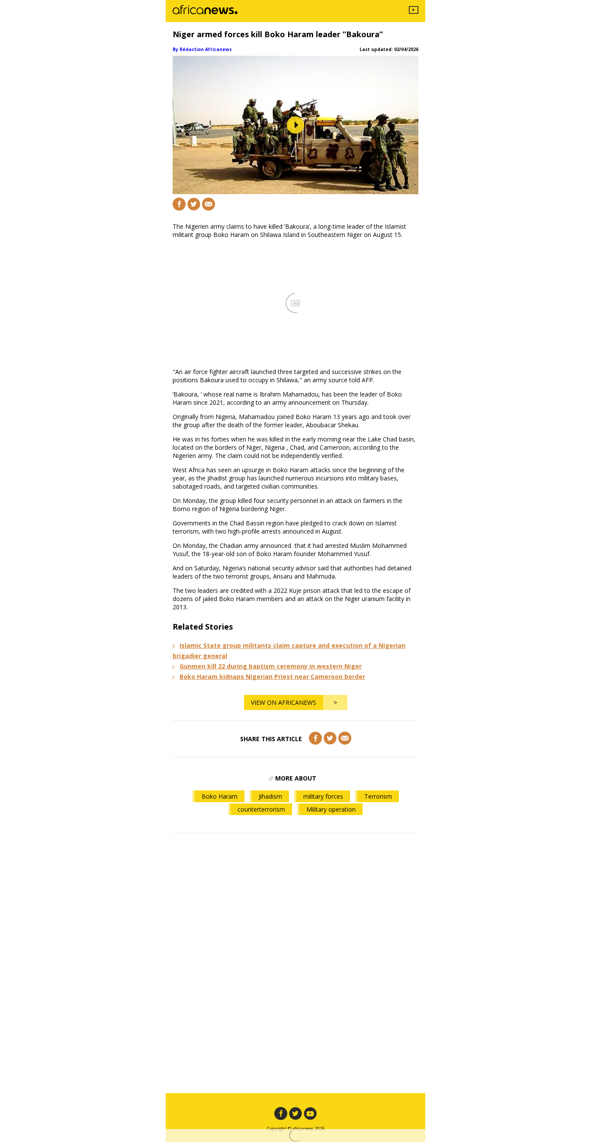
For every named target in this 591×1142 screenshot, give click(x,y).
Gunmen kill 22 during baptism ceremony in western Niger (271, 666)
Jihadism (270, 796)
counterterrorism (261, 809)
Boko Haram (220, 796)
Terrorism (378, 796)
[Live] (413, 11)
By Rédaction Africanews (202, 49)
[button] (295, 125)
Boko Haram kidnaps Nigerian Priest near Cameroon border (272, 676)
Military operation (331, 809)
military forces (323, 796)
